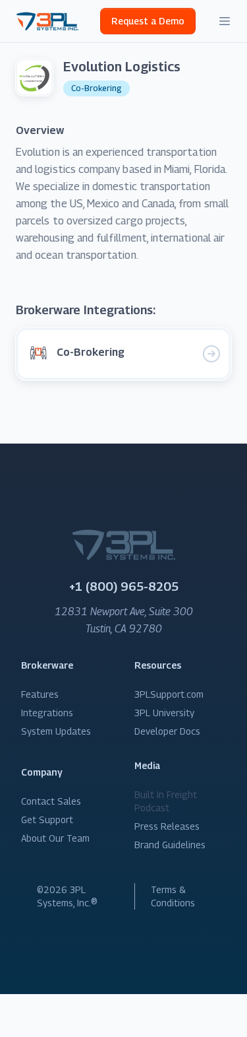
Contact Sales (51, 801)
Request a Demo (147, 20)
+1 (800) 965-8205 (123, 586)
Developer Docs (167, 731)
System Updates (56, 731)
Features (40, 694)
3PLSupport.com (169, 694)
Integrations (47, 712)
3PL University (164, 712)
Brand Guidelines (170, 844)
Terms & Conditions (173, 896)
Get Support (47, 819)
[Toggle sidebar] (224, 21)
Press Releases (167, 826)
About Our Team (55, 838)
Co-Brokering (96, 88)
